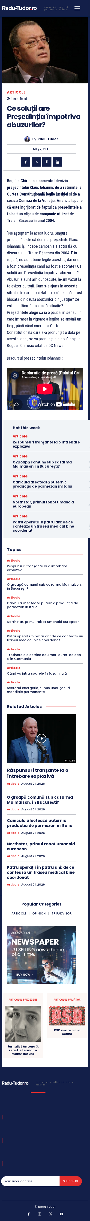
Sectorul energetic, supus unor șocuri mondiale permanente (38, 690)
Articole (16, 92)
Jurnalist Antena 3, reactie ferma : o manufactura (23, 1050)
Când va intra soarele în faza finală (37, 673)
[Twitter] (36, 162)
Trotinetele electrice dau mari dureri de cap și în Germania (44, 657)
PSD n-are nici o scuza (67, 1032)
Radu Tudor (48, 139)
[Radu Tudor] (28, 139)
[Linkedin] (57, 162)
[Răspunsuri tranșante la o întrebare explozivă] (41, 738)
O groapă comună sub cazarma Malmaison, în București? (42, 464)
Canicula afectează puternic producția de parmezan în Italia (42, 484)
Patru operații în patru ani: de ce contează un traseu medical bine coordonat (43, 526)
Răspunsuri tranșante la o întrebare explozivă (46, 444)
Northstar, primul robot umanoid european (43, 504)
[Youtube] (61, 1214)
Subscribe (70, 1181)
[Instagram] (39, 1214)
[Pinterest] (46, 162)
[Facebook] (25, 162)
